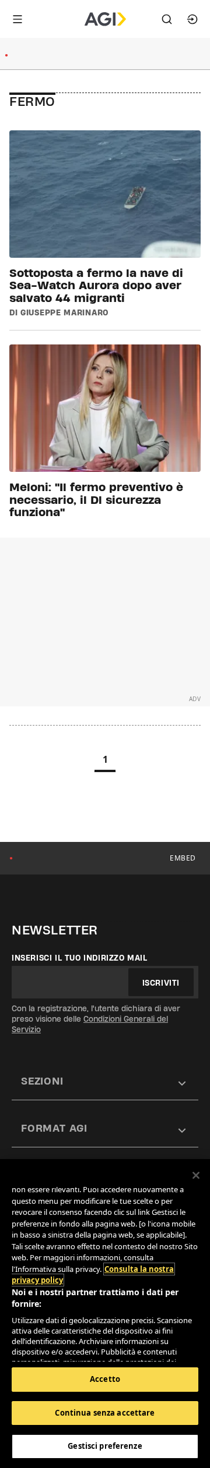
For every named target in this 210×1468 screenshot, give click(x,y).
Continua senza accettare (105, 1412)
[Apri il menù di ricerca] (167, 19)
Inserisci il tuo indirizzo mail (80, 957)
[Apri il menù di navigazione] (17, 19)
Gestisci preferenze (105, 1446)
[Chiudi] (196, 1175)
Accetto (105, 1379)
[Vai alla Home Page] (105, 19)
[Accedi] (192, 19)
